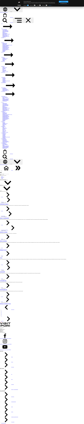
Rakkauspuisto (4, 50)
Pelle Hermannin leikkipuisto (6, 45)
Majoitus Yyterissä (4, 34)
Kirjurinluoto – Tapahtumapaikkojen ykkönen (7, 114)
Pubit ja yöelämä (4, 70)
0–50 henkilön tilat (3, 280)
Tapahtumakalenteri (5, 148)
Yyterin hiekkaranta (5, 29)
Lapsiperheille (2, 271)
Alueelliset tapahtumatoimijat (6, 99)
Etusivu (2, 287)
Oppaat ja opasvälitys (5, 90)
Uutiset (2, 177)
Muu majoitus (4, 68)
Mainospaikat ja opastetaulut (5, 100)
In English (1, 12)
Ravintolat (4, 131)
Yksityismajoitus (4, 130)
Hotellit (3, 127)
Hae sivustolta (11, 22)
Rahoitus (3, 145)
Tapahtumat (4, 60)
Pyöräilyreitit (4, 79)
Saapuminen (12, 384)
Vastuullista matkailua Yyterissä (6, 36)
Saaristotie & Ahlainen (5, 33)
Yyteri (2, 23)
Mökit (3, 69)
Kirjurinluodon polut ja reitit (5, 48)
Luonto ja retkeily (3, 72)
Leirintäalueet (4, 128)
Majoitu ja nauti (3, 61)
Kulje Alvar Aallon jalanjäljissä (6, 141)
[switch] (34, 5)
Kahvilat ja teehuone (5, 67)
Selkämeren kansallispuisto (5, 31)
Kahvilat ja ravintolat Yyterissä (6, 35)
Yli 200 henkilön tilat (3, 289)
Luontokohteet (4, 78)
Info (11, 374)
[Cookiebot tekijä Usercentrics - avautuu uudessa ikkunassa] (19, 5)
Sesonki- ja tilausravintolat (5, 71)
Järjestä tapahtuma (3, 91)
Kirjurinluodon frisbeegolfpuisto (6, 118)
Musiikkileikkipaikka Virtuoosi (6, 116)
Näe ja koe (2, 121)
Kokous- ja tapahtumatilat (5, 97)
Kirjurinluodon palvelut (5, 119)
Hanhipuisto (4, 120)
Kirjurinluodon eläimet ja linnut (6, 47)
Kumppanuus (12, 396)
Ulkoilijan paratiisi (4, 44)
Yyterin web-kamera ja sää (5, 30)
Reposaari (4, 32)
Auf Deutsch (3, 12)
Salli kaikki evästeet (63, 1)
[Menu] (23, 20)
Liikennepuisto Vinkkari (5, 46)
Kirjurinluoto (2, 37)
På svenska (6, 12)
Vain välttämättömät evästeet (63, 3)
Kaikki (2, 176)
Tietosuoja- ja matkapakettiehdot (14, 389)
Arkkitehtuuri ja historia (5, 58)
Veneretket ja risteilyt (5, 140)
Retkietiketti (4, 81)
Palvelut (2, 178)
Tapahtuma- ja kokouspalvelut (6, 98)
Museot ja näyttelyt (5, 59)
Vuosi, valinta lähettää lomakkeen (3, 185)
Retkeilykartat (4, 80)
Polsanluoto (4, 51)
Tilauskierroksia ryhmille (5, 89)
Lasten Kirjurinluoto (5, 113)
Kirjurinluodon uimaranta (5, 117)
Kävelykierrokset (4, 88)
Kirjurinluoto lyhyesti (5, 43)
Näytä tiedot (49, 5)
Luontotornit (4, 135)
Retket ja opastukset (3, 82)
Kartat (12, 379)
